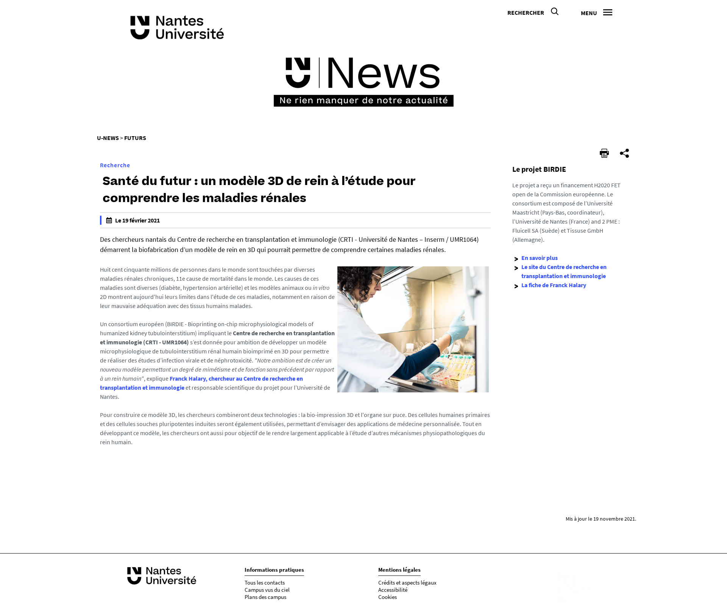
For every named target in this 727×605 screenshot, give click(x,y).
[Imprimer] (604, 153)
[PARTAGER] (624, 153)
